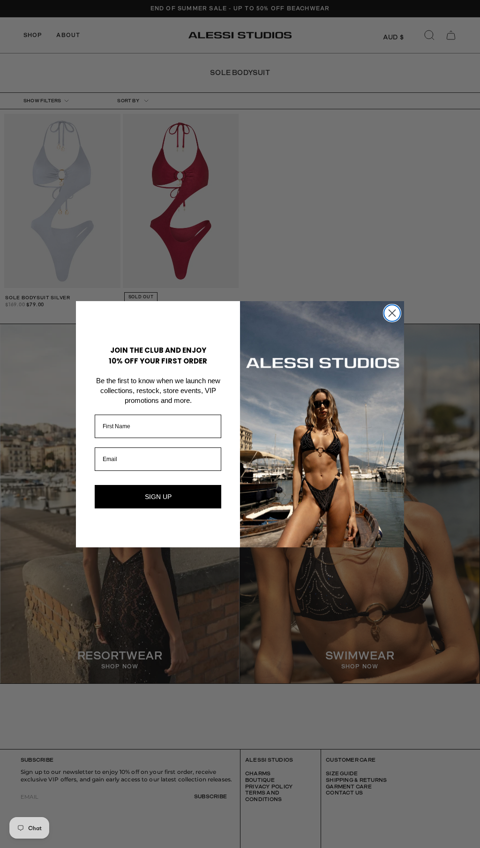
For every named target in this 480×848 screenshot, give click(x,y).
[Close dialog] (392, 313)
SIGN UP (158, 496)
